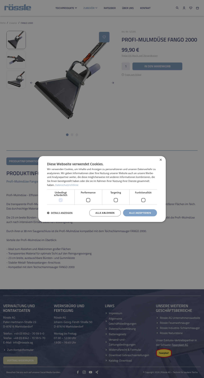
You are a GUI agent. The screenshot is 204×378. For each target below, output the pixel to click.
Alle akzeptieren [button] (140, 212)
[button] (60, 213)
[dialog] (102, 189)
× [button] (160, 160)
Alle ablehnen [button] (104, 212)
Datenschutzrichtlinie (66, 184)
